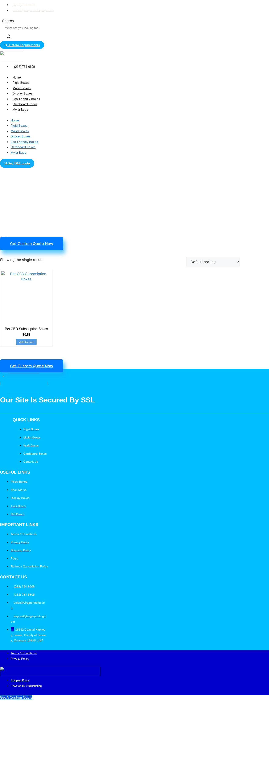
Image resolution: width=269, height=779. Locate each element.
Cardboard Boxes (25, 104)
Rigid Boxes (21, 82)
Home (17, 77)
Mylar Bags (20, 109)
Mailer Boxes (22, 88)
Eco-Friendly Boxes (26, 99)
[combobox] (24, 28)
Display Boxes (22, 93)
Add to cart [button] (26, 342)
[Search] (8, 37)
